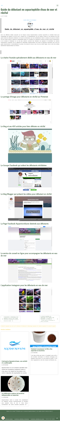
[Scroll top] (57, 418)
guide (54, 326)
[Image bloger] (30, 208)
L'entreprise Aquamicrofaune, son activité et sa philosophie (14, 362)
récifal (2, 326)
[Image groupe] (30, 238)
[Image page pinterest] (30, 111)
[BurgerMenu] (57, 5)
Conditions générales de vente (37, 419)
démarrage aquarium (32, 326)
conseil (49, 326)
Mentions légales (9, 419)
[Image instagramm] (30, 300)
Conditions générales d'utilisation (21, 419)
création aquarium (42, 326)
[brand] (2, 5)
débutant (24, 326)
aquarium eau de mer (10, 326)
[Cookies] (3, 418)
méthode (18, 326)
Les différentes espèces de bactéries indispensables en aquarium (13, 394)
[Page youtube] (30, 77)
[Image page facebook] (30, 179)
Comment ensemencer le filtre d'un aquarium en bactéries (41, 349)
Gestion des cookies (50, 419)
